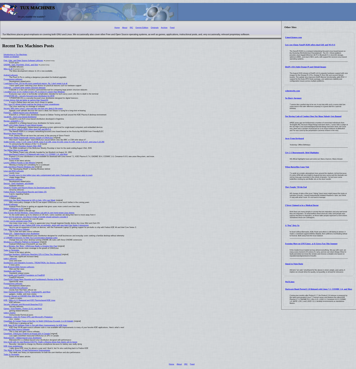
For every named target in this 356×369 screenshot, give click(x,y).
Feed (172, 28)
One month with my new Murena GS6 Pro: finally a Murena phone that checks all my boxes (40, 342)
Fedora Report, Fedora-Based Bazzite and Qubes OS (25, 192)
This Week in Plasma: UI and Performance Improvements (27, 350)
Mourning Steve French (13, 133)
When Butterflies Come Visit (297, 167)
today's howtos (10, 313)
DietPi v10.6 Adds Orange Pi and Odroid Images (305, 67)
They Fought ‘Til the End (296, 187)
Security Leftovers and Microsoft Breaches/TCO (23, 304)
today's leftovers (10, 259)
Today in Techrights (11, 158)
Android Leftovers (11, 75)
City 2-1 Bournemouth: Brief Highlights (302, 153)
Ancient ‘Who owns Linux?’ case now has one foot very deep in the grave (33, 108)
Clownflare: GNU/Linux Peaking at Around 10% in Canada (27, 334)
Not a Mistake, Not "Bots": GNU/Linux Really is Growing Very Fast (30, 246)
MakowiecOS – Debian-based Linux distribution (23, 338)
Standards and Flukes (12, 271)
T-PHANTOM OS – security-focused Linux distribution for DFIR (29, 96)
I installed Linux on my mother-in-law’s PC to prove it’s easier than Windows (34, 92)
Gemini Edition (141, 28)
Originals (155, 28)
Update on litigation (11, 57)
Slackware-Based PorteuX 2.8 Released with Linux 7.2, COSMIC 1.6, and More (318, 289)
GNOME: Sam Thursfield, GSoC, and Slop (21, 65)
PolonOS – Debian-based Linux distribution (21, 113)
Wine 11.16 (8, 69)
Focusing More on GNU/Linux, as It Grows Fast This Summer (311, 244)
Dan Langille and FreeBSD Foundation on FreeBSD (24, 275)
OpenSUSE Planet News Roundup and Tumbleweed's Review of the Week (33, 279)
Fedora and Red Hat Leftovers (16, 288)
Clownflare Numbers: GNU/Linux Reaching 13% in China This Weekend (32, 254)
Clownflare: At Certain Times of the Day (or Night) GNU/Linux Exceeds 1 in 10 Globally (38, 321)
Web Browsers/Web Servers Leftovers (19, 267)
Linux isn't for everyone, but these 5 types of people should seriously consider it (36, 217)
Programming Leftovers (13, 79)
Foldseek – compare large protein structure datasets (25, 88)
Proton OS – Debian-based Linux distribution (21, 234)
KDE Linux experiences (13, 346)
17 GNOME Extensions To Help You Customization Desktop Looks (31, 238)
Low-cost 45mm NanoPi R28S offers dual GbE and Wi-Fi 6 (310, 45)
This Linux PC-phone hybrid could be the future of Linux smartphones (31, 104)
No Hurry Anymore (293, 98)
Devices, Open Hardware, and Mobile (19, 183)
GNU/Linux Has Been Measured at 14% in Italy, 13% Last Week (29, 200)
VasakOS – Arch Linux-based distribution (20, 117)
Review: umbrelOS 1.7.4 (13, 121)
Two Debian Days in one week (16, 150)
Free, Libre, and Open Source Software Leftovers (23, 60)
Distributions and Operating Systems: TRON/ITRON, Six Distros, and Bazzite (35, 263)
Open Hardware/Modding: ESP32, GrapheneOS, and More (27, 292)
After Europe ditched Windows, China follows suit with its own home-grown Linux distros (39, 213)
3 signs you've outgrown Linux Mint (18, 221)
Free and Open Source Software (16, 229)
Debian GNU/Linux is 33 (13, 209)
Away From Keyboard (294, 138)
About (124, 28)
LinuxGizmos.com (293, 37)
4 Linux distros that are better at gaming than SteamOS (26, 100)
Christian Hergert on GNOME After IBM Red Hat (23, 296)
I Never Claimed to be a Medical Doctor (302, 205)
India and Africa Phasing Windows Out (19, 167)
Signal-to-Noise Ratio (294, 264)
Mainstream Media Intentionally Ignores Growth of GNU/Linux (28, 138)
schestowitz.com (292, 91)
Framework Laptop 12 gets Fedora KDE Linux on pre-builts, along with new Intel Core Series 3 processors (46, 225)
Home (117, 28)
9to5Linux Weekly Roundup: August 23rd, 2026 (22, 146)
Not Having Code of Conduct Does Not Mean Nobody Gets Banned (313, 116)
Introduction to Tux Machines (15, 55)
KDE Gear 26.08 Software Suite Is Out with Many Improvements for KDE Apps (35, 325)
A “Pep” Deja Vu (292, 225)
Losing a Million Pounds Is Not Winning (19, 163)
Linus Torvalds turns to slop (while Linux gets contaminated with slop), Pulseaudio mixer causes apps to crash (48, 175)
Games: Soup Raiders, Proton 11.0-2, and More (23, 309)
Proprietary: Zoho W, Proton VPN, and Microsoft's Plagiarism (28, 317)
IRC (131, 28)
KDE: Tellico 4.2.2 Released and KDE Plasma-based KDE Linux (29, 300)
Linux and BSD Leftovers (14, 171)
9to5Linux (290, 282)
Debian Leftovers (10, 196)
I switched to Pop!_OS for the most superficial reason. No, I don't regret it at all (35, 83)
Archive (164, 28)
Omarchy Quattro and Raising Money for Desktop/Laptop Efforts (29, 188)
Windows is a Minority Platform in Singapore (21, 242)
